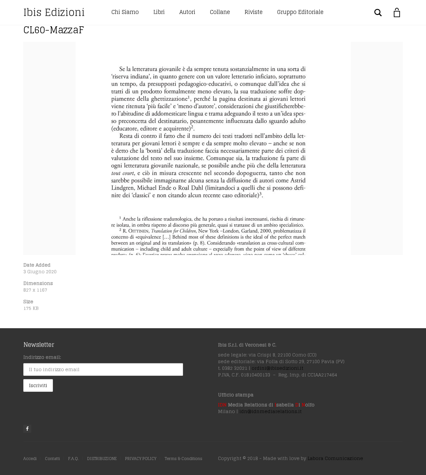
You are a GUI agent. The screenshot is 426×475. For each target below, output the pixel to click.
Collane (220, 12)
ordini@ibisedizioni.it (277, 368)
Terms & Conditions (183, 458)
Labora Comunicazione (335, 458)
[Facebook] (27, 429)
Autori (187, 12)
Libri (159, 12)
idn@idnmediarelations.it (270, 411)
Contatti (52, 458)
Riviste (254, 12)
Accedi (30, 458)
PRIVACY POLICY (140, 458)
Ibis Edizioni (54, 12)
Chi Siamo (125, 12)
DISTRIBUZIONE (102, 458)
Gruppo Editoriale (300, 12)
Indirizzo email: (42, 357)
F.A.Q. (73, 458)
